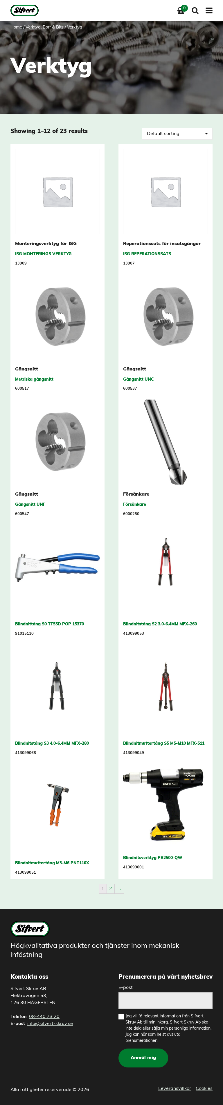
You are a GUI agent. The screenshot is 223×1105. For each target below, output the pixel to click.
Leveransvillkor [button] (174, 1088)
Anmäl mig (143, 1058)
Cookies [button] (204, 1088)
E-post (125, 987)
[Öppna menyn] (207, 10)
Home (16, 27)
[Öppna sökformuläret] (195, 10)
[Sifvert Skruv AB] (26, 10)
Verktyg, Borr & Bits (45, 27)
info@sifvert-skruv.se (50, 1023)
